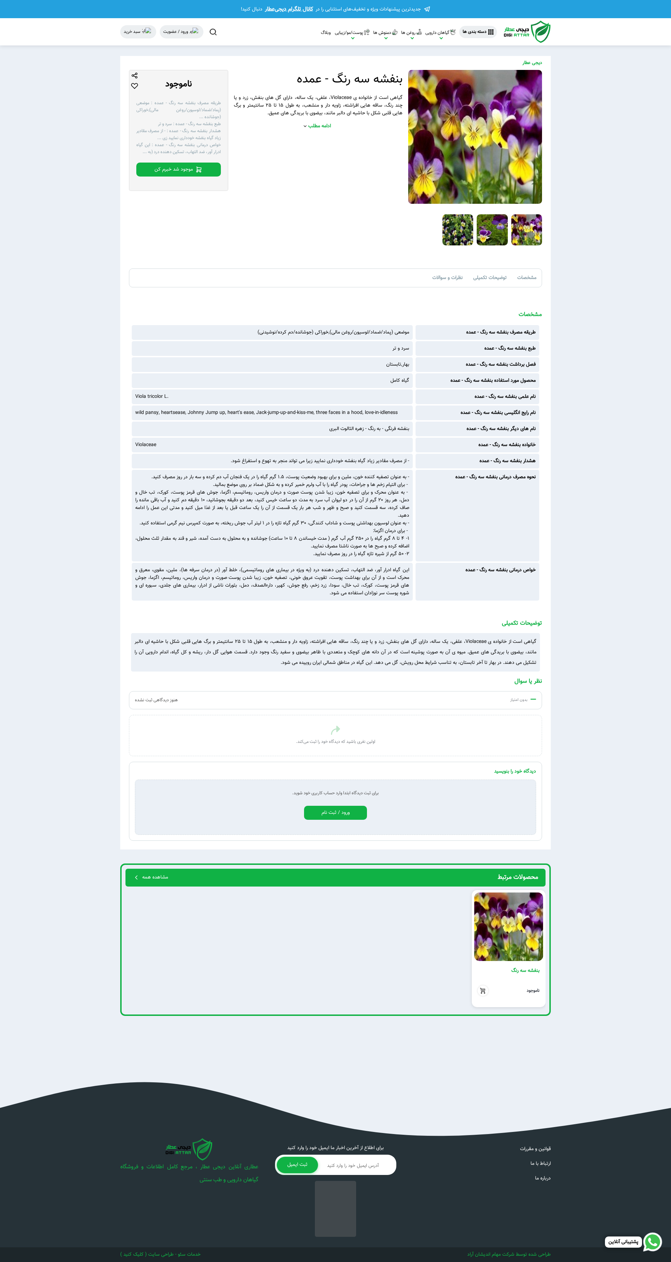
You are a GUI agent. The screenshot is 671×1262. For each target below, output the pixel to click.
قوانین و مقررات (535, 1149)
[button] (537, 948)
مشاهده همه (155, 877)
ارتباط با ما (541, 1164)
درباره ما (543, 1178)
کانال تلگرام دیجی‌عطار (289, 9)
